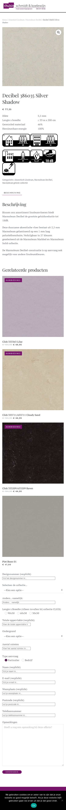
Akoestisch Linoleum (16, 20)
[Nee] (62, 800)
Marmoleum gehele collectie (15, 182)
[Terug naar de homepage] (24, 6)
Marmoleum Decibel (33, 20)
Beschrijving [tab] (12, 193)
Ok (33, 805)
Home (4, 20)
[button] (58, 32)
